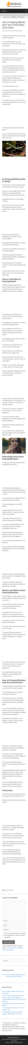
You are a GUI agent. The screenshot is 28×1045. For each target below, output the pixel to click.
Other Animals (8, 890)
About (7, 1042)
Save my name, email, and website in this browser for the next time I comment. (15, 935)
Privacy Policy (19, 1042)
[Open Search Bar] (26, 11)
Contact (12, 1042)
